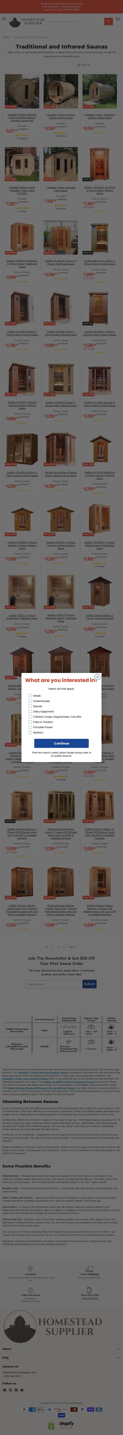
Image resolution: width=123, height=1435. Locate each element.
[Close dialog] (97, 677)
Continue (61, 743)
